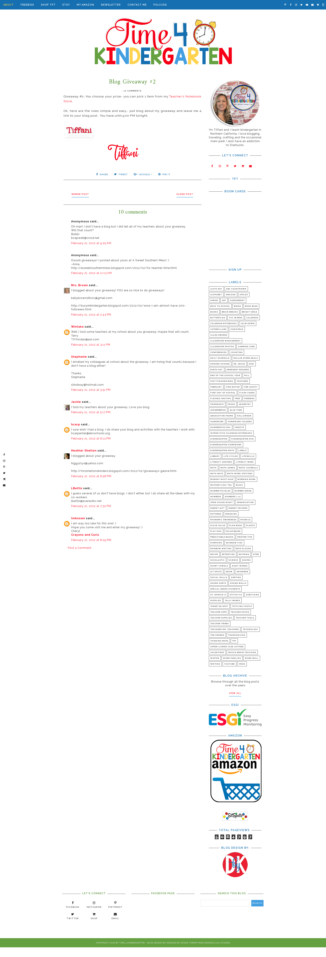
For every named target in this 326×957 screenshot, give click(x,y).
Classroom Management (225, 341)
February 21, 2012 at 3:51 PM (91, 389)
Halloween (244, 416)
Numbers (215, 497)
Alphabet (216, 295)
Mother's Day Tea (221, 485)
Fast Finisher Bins (221, 381)
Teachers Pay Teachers (224, 629)
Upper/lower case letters (227, 647)
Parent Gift (217, 508)
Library (215, 456)
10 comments (133, 91)
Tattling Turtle (242, 606)
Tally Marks (232, 600)
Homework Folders (240, 421)
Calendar (252, 318)
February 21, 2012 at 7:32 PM (91, 506)
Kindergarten (219, 439)
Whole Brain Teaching (242, 652)
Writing (215, 664)
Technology (250, 629)
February (216, 387)
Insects (239, 427)
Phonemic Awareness (223, 520)
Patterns (215, 514)
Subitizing (252, 595)
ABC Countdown (236, 289)
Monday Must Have (222, 479)
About (8, 4)
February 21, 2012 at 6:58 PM (91, 476)
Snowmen (242, 572)
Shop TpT (48, 4)
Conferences (218, 352)
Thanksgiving (236, 635)
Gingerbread (218, 410)
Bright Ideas (249, 312)
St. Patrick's (218, 595)
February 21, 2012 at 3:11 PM (90, 344)
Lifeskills (248, 456)
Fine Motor (233, 387)
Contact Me (137, 4)
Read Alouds (243, 548)
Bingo (237, 306)
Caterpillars (218, 329)
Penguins (231, 514)
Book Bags (251, 306)
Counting (237, 352)
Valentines (217, 652)
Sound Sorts (218, 583)
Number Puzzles (220, 491)
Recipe (214, 554)
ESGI (251, 364)
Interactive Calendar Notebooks (231, 433)
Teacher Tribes (219, 623)
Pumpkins (216, 543)
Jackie (76, 401)
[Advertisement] (132, 579)
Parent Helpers (238, 508)
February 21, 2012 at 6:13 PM (91, 438)
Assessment (237, 300)
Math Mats (216, 473)
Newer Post (80, 194)
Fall (247, 375)
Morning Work (247, 479)
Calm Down (248, 323)
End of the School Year (225, 375)
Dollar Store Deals (245, 358)
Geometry (245, 404)
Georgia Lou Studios (217, 943)
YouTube (229, 664)
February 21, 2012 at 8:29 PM (91, 540)
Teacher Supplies (221, 618)
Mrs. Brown (79, 285)
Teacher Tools (245, 618)
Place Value (217, 525)
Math (213, 468)
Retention (228, 554)
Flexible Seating (220, 398)
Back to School (220, 306)
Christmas (236, 329)
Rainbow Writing (221, 548)
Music (239, 485)
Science (233, 560)
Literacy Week (245, 462)
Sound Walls (238, 583)
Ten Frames (217, 635)
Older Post (184, 194)
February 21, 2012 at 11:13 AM (91, 273)
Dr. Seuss (239, 364)
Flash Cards (247, 393)
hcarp (75, 424)
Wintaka (77, 326)
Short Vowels (219, 566)
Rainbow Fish (234, 543)
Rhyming (244, 554)
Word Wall (252, 658)
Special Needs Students (225, 589)
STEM (256, 554)
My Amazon (85, 4)
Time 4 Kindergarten (132, 943)
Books (214, 312)
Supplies (215, 600)
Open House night (221, 502)
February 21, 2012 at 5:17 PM (91, 412)
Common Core (246, 346)
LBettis (76, 488)
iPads (242, 664)
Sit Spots (216, 572)
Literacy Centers (221, 462)
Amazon (231, 295)
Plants (250, 525)
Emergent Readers (238, 370)
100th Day (216, 289)
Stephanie (79, 356)
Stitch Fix (236, 595)
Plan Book (235, 525)
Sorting (236, 577)
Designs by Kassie (177, 943)
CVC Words (235, 318)
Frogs (231, 404)
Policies (160, 4)
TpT (234, 641)
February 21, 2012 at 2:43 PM (91, 314)
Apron (214, 300)
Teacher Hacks (240, 612)
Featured (242, 381)
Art (224, 300)
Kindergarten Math (222, 450)
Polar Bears (233, 531)
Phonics (245, 520)
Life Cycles (231, 456)
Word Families (232, 658)
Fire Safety (251, 387)
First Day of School (223, 393)
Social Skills (218, 577)
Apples (244, 295)
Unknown (78, 518)
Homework (217, 421)
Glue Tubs (236, 410)
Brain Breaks (230, 312)
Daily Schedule (220, 358)
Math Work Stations (239, 473)
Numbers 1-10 (233, 497)
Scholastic (217, 560)
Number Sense (243, 491)
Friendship (217, 404)
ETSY (66, 4)
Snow (229, 572)
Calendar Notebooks (223, 323)
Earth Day (216, 370)
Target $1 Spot (219, 606)
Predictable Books (221, 537)
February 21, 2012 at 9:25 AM (91, 243)
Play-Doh (216, 531)
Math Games (228, 468)
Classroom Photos (222, 346)
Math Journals (248, 468)
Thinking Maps (219, 641)
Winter (214, 658)
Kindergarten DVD (242, 439)
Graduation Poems (221, 416)
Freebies (27, 4)
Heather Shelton (84, 450)
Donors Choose (220, 364)
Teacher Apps (218, 612)
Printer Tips (244, 537)
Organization (245, 502)
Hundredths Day (220, 427)
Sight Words (240, 566)
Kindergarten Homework (226, 445)
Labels (242, 450)
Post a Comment (80, 547)
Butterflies (217, 318)
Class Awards (218, 335)
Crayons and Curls (85, 534)
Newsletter (111, 4)
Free (237, 398)
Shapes (246, 560)
